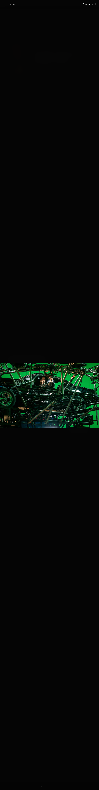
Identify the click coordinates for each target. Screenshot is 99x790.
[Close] (90, 358)
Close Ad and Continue (78, 429)
